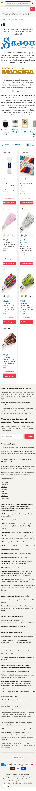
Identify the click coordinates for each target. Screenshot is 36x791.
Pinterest (8, 431)
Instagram (25, 428)
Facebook (18, 428)
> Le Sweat (4, 496)
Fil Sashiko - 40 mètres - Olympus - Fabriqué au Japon (9, 244)
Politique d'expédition (26, 779)
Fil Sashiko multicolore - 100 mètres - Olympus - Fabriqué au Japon (26, 248)
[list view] (33, 145)
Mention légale (27, 777)
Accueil (3, 20)
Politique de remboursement (9, 779)
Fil (9, 20)
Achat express (9, 198)
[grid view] (28, 145)
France (17, 757)
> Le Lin (3, 491)
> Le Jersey (4, 489)
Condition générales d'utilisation (11, 777)
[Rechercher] (32, 9)
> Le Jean (4, 487)
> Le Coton (4, 485)
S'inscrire (29, 436)
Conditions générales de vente (18, 781)
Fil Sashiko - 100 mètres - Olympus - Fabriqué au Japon (9, 188)
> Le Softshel (5, 494)
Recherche (8, 775)
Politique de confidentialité (21, 775)
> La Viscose (5, 498)
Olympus (5, 192)
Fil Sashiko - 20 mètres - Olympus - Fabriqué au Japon (26, 188)
